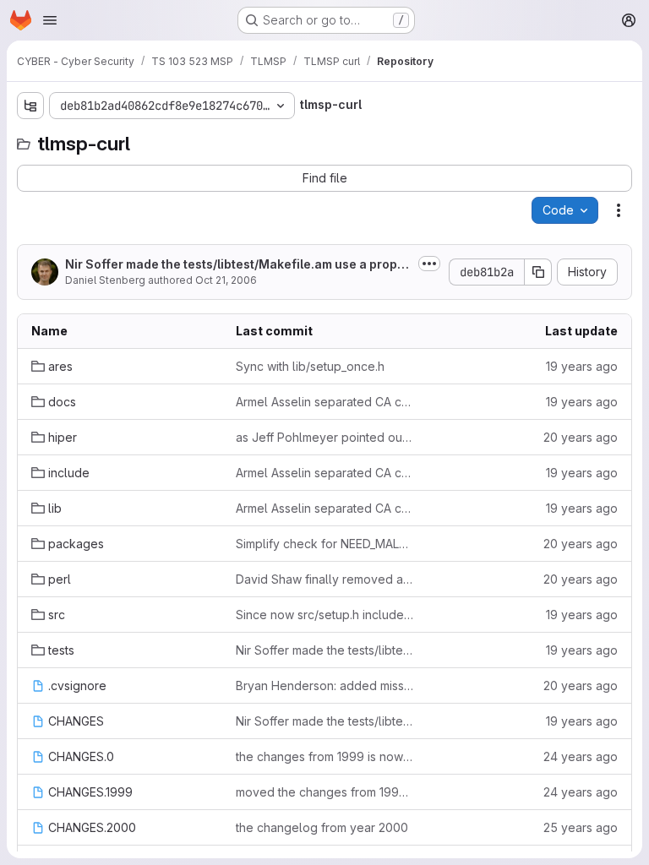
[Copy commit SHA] (538, 272)
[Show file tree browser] (30, 105)
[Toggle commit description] (429, 263)
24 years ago (580, 756)
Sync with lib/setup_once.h (310, 366)
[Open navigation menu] (49, 20)
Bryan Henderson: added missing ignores (324, 685)
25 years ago (580, 827)
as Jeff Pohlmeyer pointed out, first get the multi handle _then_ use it (324, 437)
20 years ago (580, 437)
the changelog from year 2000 (322, 827)
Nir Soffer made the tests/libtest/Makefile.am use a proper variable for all (237, 265)
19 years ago (582, 366)
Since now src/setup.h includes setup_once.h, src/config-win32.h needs (324, 614)
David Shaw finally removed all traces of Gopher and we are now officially (324, 579)
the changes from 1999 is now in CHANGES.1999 (324, 756)
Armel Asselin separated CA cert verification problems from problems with (324, 401)
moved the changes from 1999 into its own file (324, 792)
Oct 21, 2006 (226, 280)
